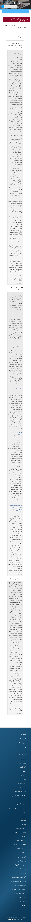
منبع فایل (23, 812)
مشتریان (23, 759)
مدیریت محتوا (22, 743)
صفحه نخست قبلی (21, 751)
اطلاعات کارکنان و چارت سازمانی (18, 845)
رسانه (24, 747)
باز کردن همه (12, 25)
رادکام (15, 920)
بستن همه (5, 25)
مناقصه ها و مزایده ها (20, 885)
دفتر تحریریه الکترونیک (20, 783)
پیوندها (24, 816)
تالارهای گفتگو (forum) (20, 893)
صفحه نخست (22, 735)
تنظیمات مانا (22, 755)
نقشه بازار (23, 771)
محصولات (23, 800)
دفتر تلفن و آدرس (21, 898)
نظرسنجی (23, 820)
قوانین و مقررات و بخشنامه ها (18, 881)
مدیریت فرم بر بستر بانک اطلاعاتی (17, 808)
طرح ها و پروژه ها (21, 840)
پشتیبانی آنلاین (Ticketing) (19, 889)
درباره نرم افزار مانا (21, 739)
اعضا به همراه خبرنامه (20, 792)
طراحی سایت (20, 920)
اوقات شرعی (23, 853)
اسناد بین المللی (22, 902)
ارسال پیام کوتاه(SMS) (20, 869)
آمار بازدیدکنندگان (21, 804)
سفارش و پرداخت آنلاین (20, 832)
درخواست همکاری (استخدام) (18, 865)
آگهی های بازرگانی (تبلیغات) (19, 877)
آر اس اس (23, 836)
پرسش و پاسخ (22, 861)
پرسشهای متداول (21, 849)
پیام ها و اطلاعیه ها (21, 828)
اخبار (24, 779)
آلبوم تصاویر (23, 775)
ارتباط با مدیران (22, 873)
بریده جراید (23, 763)
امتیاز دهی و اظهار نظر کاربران (18, 796)
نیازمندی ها (23, 788)
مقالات (24, 824)
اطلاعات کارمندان (21, 906)
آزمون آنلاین (23, 767)
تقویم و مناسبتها (22, 857)
